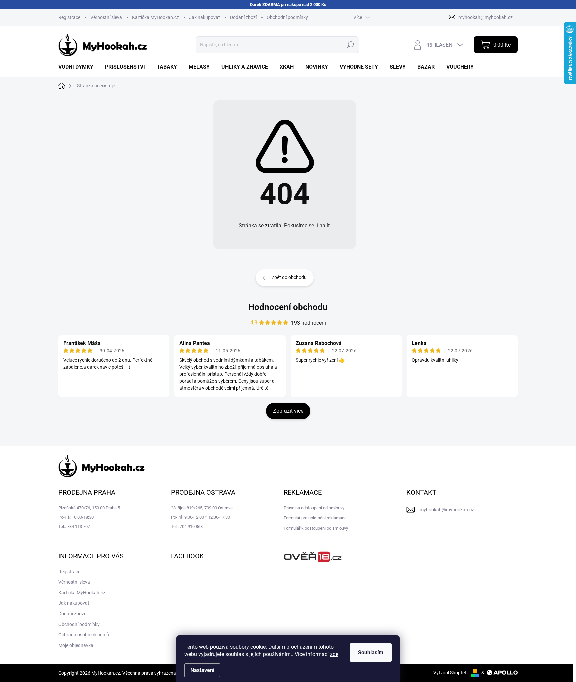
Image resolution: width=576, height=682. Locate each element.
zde (334, 654)
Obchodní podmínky (287, 17)
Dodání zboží (243, 17)
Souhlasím (370, 652)
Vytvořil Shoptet (449, 672)
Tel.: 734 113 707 (74, 526)
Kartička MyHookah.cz (155, 17)
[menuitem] (78, 67)
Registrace (69, 17)
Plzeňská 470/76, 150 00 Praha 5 (89, 507)
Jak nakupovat (204, 17)
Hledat (350, 44)
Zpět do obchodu (289, 277)
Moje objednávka (75, 645)
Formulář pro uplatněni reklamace (315, 517)
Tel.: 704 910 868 (187, 526)
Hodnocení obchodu (288, 307)
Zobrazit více (288, 411)
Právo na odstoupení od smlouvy (314, 507)
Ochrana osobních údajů (83, 634)
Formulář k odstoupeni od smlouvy (316, 528)
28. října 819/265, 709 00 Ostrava (202, 507)
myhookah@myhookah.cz (447, 509)
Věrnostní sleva (106, 17)
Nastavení (202, 670)
